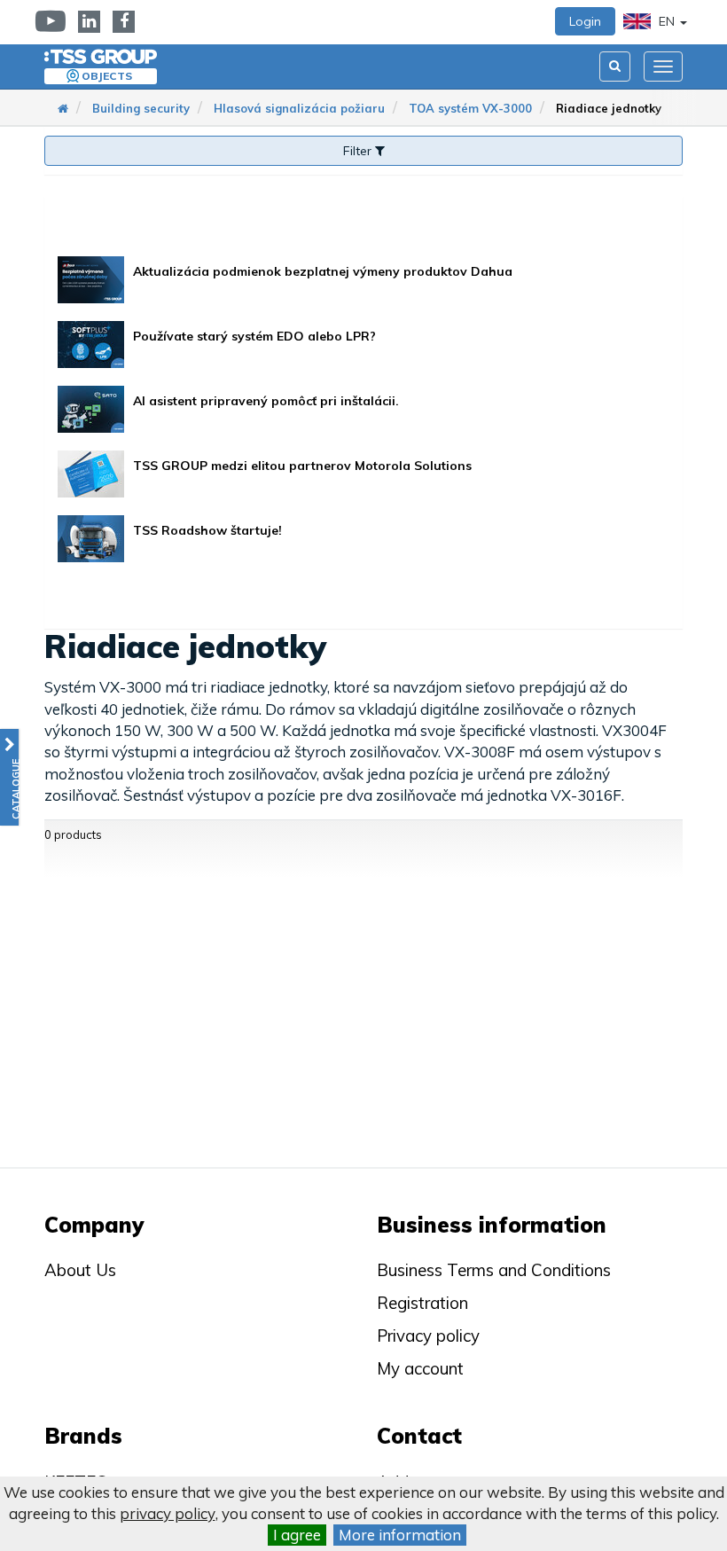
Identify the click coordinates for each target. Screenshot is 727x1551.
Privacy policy (428, 1335)
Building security (141, 108)
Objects (107, 75)
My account (420, 1368)
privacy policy (167, 1513)
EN (666, 21)
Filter (359, 151)
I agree (297, 1534)
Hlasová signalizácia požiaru (299, 108)
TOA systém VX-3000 (470, 108)
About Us (80, 1270)
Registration (422, 1302)
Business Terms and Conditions (494, 1270)
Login (585, 21)
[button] (9, 777)
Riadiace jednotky (608, 108)
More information (400, 1534)
